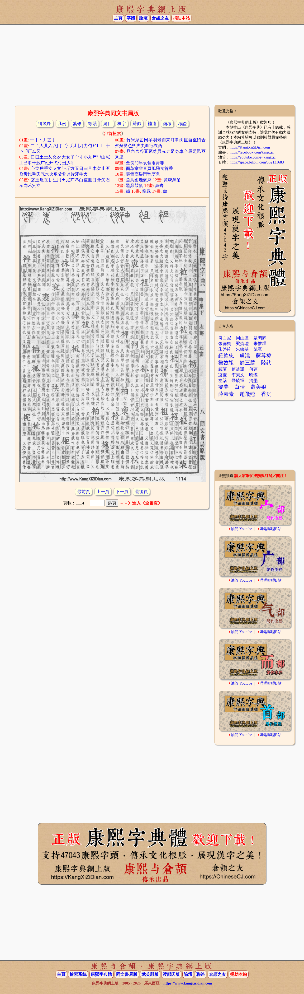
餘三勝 (247, 363)
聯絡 (200, 974)
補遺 (152, 123)
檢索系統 (78, 974)
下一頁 (122, 491)
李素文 (238, 375)
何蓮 (253, 369)
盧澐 (245, 356)
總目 (107, 123)
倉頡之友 (160, 18)
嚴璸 (222, 369)
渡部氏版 (171, 974)
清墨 (253, 380)
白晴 (239, 387)
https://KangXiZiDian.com (250, 147)
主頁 (118, 18)
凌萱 (222, 375)
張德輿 (224, 343)
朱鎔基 (242, 349)
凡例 (62, 123)
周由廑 (242, 338)
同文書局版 (127, 974)
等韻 (92, 123)
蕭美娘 (258, 387)
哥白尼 (224, 338)
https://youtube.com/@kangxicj (253, 157)
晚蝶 (253, 375)
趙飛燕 (247, 394)
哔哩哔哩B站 (270, 529)
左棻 (222, 380)
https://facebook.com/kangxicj (252, 152)
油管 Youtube (241, 529)
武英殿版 (150, 974)
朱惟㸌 (259, 343)
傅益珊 (238, 369)
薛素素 (226, 394)
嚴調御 (259, 338)
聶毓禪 (238, 380)
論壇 (143, 18)
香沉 (266, 394)
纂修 (77, 123)
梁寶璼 (242, 343)
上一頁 (102, 491)
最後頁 (141, 491)
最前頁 (83, 491)
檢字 (121, 123)
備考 (167, 123)
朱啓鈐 (224, 349)
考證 (182, 123)
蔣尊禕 (263, 356)
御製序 (44, 123)
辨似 (137, 123)
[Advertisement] (152, 66)
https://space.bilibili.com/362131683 (257, 162)
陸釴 (266, 363)
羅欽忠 (226, 356)
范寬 (257, 349)
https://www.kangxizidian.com (187, 983)
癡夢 (223, 387)
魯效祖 (226, 363)
